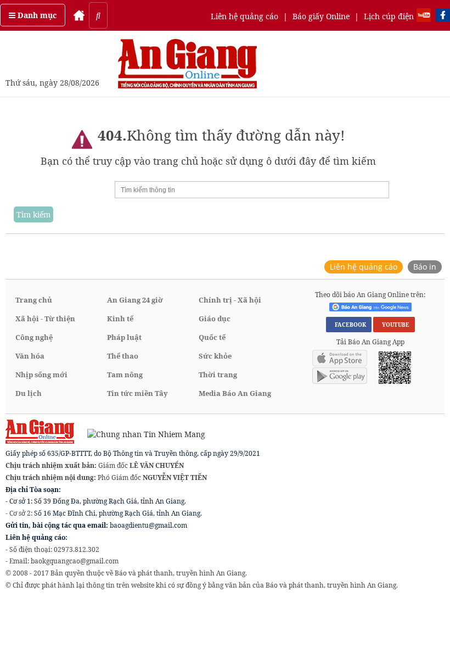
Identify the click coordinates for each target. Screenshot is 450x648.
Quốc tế (212, 337)
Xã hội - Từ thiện (45, 318)
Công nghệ (34, 337)
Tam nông (125, 374)
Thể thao (122, 356)
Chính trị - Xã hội (230, 300)
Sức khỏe (215, 356)
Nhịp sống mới (41, 374)
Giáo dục (214, 318)
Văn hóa (29, 356)
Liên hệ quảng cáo (244, 16)
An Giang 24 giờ (135, 300)
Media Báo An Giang (235, 393)
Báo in (424, 266)
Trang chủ (33, 300)
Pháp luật (124, 337)
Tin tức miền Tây (137, 393)
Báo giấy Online (321, 16)
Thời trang (218, 374)
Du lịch (28, 393)
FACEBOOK (348, 324)
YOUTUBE (394, 324)
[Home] (79, 15)
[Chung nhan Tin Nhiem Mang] (140, 433)
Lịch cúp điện (389, 16)
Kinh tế (120, 318)
